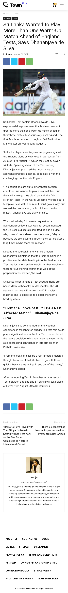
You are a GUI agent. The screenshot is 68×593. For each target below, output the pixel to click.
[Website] (37, 507)
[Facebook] (6, 61)
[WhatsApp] (29, 61)
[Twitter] (14, 61)
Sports (15, 19)
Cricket (16, 13)
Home (6, 13)
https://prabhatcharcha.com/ (34, 482)
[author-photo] (34, 472)
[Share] (31, 507)
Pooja (9, 54)
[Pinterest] (21, 61)
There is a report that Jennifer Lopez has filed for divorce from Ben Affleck (50, 430)
